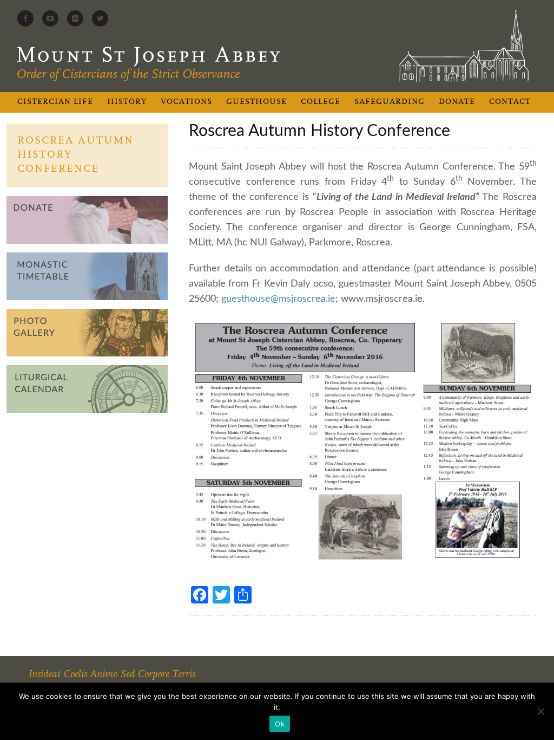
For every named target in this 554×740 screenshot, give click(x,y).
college (320, 102)
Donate (457, 102)
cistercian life (55, 102)
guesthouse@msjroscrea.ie (278, 299)
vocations (186, 102)
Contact (510, 102)
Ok (280, 723)
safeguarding (389, 102)
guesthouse (256, 102)
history (127, 102)
